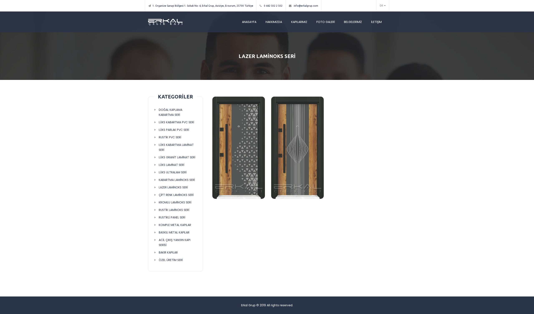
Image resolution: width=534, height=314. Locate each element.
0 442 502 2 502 (272, 5)
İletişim (376, 22)
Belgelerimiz (353, 22)
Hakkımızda (274, 22)
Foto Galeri (325, 22)
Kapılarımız (299, 22)
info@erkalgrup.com (305, 5)
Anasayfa (249, 22)
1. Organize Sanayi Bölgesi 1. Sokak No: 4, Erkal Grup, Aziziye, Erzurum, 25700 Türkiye (202, 5)
